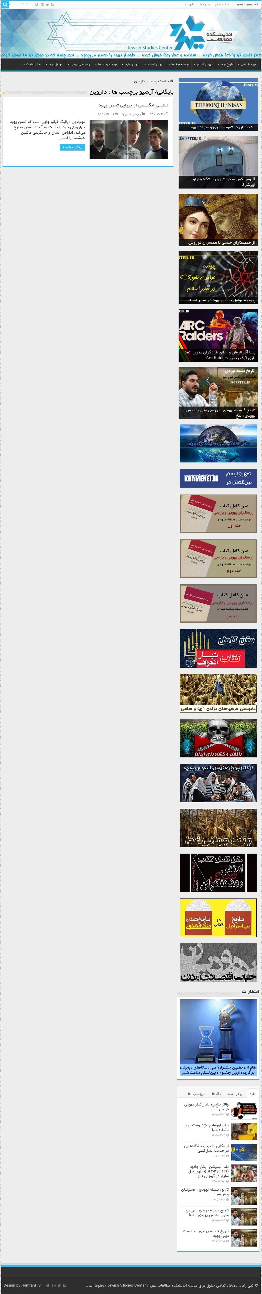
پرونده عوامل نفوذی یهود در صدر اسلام (221, 300)
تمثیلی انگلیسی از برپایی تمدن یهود (133, 105)
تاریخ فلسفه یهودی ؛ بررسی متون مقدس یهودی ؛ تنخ (207, 1212)
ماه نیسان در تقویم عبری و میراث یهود (222, 127)
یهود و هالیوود (131, 114)
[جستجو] (5, 4)
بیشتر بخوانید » (72, 147)
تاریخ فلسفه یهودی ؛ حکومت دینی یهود (206, 1233)
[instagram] (42, 5)
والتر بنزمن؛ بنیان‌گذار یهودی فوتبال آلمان (206, 1106)
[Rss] (52, 5)
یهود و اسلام (204, 64)
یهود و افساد (155, 64)
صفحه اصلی (222, 4)
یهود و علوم (132, 64)
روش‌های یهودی (80, 64)
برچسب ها (196, 1094)
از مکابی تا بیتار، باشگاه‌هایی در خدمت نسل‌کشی (206, 1148)
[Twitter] (47, 5)
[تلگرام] (36, 5)
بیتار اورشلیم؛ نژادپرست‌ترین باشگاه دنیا (206, 1127)
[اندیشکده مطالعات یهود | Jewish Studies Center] (131, 33)
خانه (166, 81)
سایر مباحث (33, 64)
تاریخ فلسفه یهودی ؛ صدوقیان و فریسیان (205, 1192)
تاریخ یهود (227, 64)
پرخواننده (235, 1094)
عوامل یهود (55, 64)
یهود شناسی (248, 64)
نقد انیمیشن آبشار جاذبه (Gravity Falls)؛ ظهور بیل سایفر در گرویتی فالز (208, 1171)
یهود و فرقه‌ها (180, 64)
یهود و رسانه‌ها (107, 64)
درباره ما (205, 4)
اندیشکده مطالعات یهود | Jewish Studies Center (147, 1285)
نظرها (216, 1094)
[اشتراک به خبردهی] (4, 93)
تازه (252, 1094)
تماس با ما (189, 4)
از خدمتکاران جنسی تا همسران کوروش (221, 243)
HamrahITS (31, 1285)
